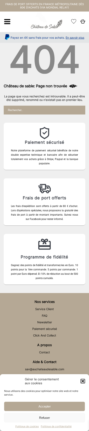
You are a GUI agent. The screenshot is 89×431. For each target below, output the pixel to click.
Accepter (44, 406)
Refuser (44, 417)
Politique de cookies (27, 426)
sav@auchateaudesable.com (44, 369)
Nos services (45, 302)
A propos (44, 345)
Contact (44, 352)
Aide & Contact (45, 362)
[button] (83, 381)
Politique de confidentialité (56, 426)
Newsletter (44, 322)
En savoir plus (75, 37)
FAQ (44, 315)
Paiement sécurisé (44, 329)
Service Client (44, 309)
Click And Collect (44, 335)
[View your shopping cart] (82, 22)
